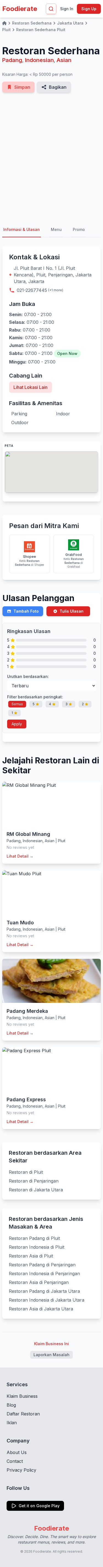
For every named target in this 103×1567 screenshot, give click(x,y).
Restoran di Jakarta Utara (36, 1189)
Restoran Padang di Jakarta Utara (44, 1291)
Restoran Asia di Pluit (31, 1256)
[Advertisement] (51, 157)
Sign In (66, 8)
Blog (11, 1405)
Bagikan (57, 87)
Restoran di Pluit (26, 1172)
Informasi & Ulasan (21, 229)
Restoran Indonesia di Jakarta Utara (46, 1300)
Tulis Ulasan (71, 611)
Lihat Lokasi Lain (30, 387)
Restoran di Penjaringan (34, 1181)
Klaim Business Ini (51, 1343)
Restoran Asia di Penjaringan (39, 1282)
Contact (15, 1461)
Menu (56, 229)
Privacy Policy (21, 1470)
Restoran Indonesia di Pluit (36, 1247)
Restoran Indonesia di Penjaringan (44, 1273)
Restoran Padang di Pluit (34, 1238)
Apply (17, 723)
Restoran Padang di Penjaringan (42, 1264)
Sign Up (88, 8)
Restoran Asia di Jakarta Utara (41, 1309)
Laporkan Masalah (51, 1354)
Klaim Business (22, 1396)
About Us (17, 1452)
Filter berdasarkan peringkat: (35, 696)
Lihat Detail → (20, 856)
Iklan (12, 1422)
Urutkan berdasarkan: (28, 676)
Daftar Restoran (23, 1414)
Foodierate (19, 9)
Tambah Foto (26, 611)
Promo (79, 229)
